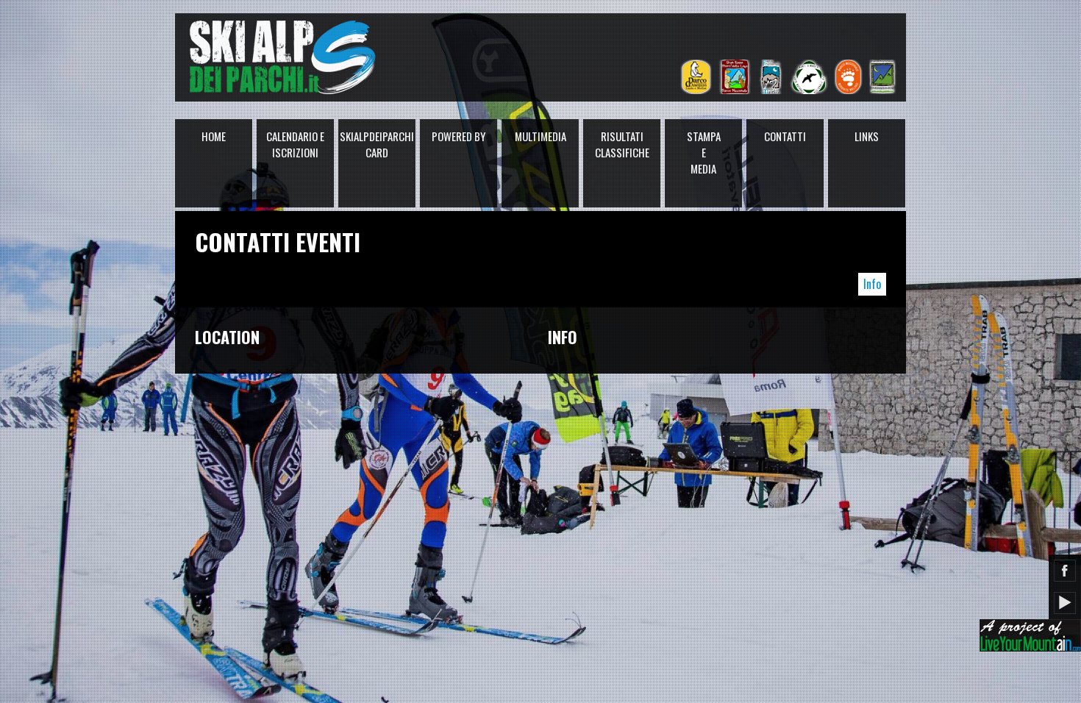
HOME (213, 136)
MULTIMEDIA (540, 136)
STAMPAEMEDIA (704, 152)
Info (872, 284)
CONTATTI (785, 136)
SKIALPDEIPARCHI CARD (377, 144)
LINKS (867, 136)
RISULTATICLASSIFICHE (622, 144)
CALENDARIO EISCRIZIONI (295, 144)
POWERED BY (458, 136)
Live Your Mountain (1030, 635)
